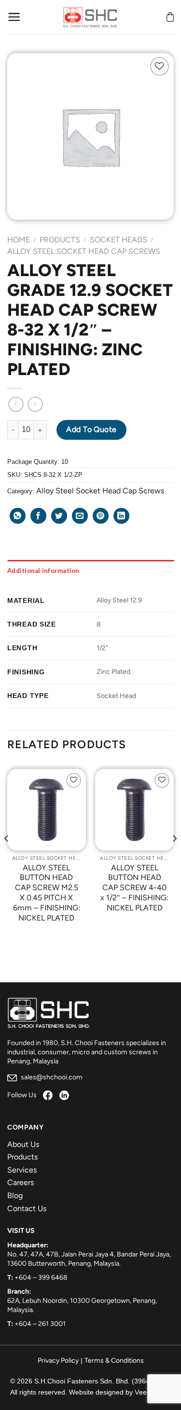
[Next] (174, 857)
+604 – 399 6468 (41, 1277)
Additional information (43, 570)
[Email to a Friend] (80, 516)
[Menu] (14, 17)
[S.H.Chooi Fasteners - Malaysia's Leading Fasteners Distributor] (90, 17)
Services (22, 1169)
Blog (15, 1195)
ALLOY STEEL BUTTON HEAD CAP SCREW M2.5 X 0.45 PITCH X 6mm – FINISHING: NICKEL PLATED (46, 892)
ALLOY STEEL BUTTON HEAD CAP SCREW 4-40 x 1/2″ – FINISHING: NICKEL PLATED (134, 887)
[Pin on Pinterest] (101, 516)
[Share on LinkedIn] (121, 516)
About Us (23, 1144)
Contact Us (26, 1208)
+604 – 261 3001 (40, 1324)
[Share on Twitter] (59, 516)
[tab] (90, 570)
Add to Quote (91, 429)
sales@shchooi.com (51, 1077)
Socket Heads (118, 239)
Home (18, 239)
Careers (20, 1182)
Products (60, 239)
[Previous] (7, 857)
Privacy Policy (58, 1360)
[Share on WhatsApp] (18, 516)
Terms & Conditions (114, 1360)
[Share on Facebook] (38, 516)
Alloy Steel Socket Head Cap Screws (83, 251)
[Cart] (170, 17)
